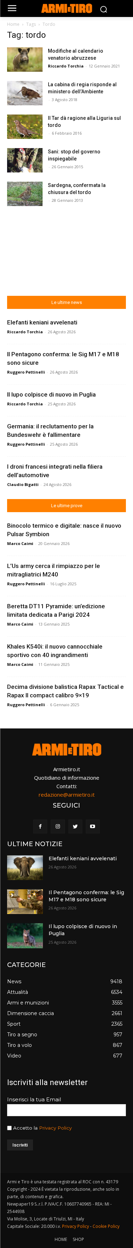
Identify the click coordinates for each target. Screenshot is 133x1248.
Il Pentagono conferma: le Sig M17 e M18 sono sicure (86, 896)
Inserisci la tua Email (34, 1099)
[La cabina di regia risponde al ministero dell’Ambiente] (25, 93)
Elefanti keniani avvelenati (42, 322)
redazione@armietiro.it (67, 794)
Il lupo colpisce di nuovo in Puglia (51, 394)
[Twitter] (75, 826)
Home (13, 24)
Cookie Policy (106, 1226)
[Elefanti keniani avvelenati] (25, 867)
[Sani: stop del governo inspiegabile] (25, 160)
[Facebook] (40, 826)
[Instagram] (58, 826)
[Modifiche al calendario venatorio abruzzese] (25, 59)
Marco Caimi (20, 543)
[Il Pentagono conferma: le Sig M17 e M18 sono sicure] (25, 901)
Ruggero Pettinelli (26, 372)
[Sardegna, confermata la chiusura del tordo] (25, 194)
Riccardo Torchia (66, 66)
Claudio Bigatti (23, 484)
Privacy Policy (55, 1128)
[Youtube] (93, 826)
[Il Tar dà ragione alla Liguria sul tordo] (25, 127)
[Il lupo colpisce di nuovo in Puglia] (25, 935)
